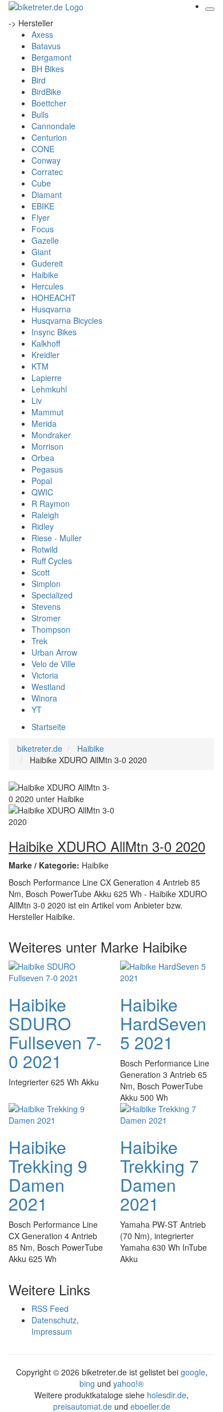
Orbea (42, 457)
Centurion (49, 137)
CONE (42, 148)
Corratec (47, 171)
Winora (44, 698)
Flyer (40, 217)
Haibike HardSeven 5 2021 (163, 1023)
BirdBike (46, 91)
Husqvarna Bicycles (66, 320)
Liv (36, 400)
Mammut (47, 412)
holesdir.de (166, 1395)
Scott (40, 572)
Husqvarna (51, 309)
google (193, 1372)
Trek (39, 640)
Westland (48, 686)
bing (87, 1383)
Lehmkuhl (49, 389)
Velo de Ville (53, 663)
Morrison (47, 446)
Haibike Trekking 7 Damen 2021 (159, 1175)
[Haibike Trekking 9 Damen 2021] (54, 1113)
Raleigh (45, 515)
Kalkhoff (45, 343)
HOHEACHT (53, 297)
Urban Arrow (54, 652)
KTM (40, 366)
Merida (44, 423)
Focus (42, 229)
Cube (41, 183)
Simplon (46, 583)
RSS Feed (50, 1308)
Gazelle (45, 240)
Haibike (44, 274)
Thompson (50, 629)
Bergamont (51, 57)
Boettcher (48, 103)
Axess (42, 34)
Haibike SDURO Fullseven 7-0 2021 (55, 1032)
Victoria (44, 675)
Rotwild (44, 549)
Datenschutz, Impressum (55, 1325)
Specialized (52, 595)
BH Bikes (47, 68)
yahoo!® (128, 1383)
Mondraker (51, 435)
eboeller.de (150, 1406)
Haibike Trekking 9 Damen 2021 (48, 1175)
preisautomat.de (82, 1406)
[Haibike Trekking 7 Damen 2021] (166, 1113)
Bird (38, 80)
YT (36, 709)
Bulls (40, 114)
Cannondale (53, 126)
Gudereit (47, 263)
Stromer (46, 618)
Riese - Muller (56, 538)
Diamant (46, 194)
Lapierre (46, 377)
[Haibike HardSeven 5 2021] (166, 970)
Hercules (47, 286)
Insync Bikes (54, 332)
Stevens (46, 606)
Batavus (46, 45)
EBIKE (42, 206)
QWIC (42, 492)
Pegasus (47, 469)
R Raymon (50, 503)
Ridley (42, 526)
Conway (46, 160)
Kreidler (45, 354)
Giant (41, 251)
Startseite (48, 726)
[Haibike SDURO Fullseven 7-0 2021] (54, 970)
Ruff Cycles (51, 560)
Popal (41, 480)
